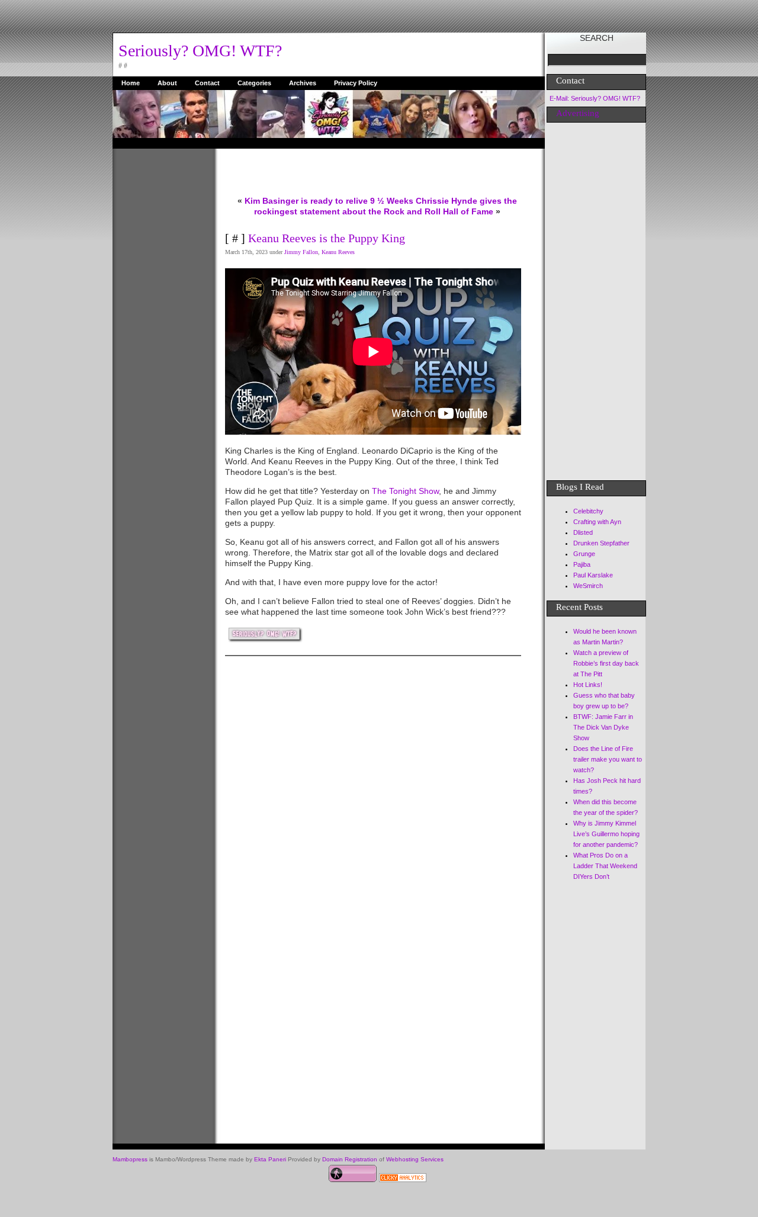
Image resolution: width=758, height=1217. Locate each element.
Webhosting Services (415, 1159)
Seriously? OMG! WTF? (200, 50)
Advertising (577, 113)
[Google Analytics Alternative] (402, 1179)
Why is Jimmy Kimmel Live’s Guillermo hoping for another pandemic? (606, 834)
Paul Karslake (593, 575)
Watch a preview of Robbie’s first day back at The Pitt (606, 663)
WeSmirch (588, 585)
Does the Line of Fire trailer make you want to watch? (607, 759)
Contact (207, 82)
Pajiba (581, 564)
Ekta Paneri (270, 1159)
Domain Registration (349, 1159)
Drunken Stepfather (601, 543)
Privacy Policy (355, 82)
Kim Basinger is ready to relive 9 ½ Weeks (329, 200)
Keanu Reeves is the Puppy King (326, 238)
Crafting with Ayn (597, 521)
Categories (254, 82)
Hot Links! (587, 684)
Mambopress (130, 1159)
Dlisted (583, 532)
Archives (302, 82)
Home (130, 82)
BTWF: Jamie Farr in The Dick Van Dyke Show (603, 727)
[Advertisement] (160, 326)
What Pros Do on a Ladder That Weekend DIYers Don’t (605, 866)
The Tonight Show (404, 491)
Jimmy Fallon (301, 252)
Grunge (584, 553)
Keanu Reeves (338, 252)
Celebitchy (588, 511)
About (167, 82)
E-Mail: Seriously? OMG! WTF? (595, 98)
